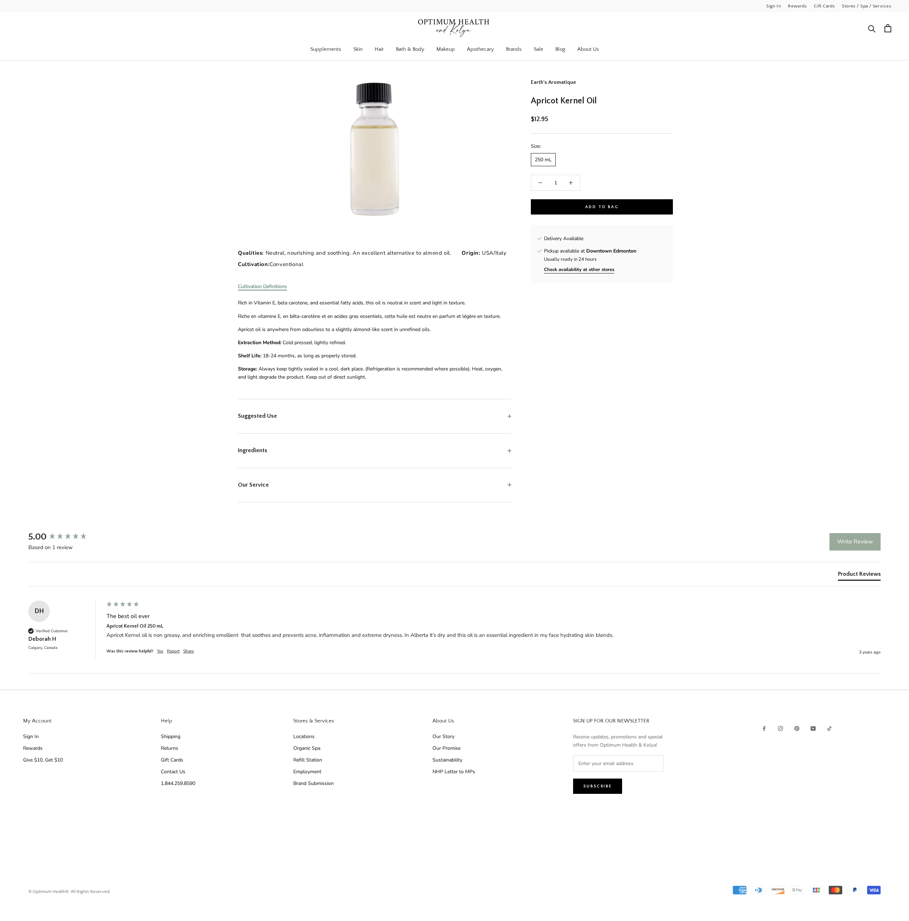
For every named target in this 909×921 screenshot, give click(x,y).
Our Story (443, 736)
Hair (379, 49)
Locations (304, 736)
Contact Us (173, 771)
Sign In (773, 6)
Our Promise (446, 748)
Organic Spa (306, 748)
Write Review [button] (855, 542)
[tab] (859, 575)
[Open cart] (887, 28)
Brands (514, 49)
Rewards (797, 6)
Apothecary (480, 49)
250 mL (543, 159)
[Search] (872, 28)
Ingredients (252, 450)
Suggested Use (257, 416)
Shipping (170, 736)
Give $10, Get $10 (43, 760)
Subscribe (597, 786)
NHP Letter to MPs (453, 771)
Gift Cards (824, 6)
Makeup (445, 49)
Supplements (325, 49)
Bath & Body (410, 49)
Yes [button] (160, 651)
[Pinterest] (796, 728)
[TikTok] (829, 728)
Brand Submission (313, 783)
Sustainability (447, 760)
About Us (588, 49)
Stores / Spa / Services (866, 6)
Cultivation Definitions (262, 286)
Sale (538, 49)
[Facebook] (764, 728)
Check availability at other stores (579, 269)
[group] (65, 537)
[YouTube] (813, 728)
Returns (169, 748)
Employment (307, 771)
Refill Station (307, 760)
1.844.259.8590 (178, 783)
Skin (358, 49)
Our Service (253, 485)
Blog (560, 49)
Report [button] (173, 651)
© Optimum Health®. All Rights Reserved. (69, 891)
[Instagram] (780, 728)
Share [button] (188, 651)
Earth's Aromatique (553, 82)
